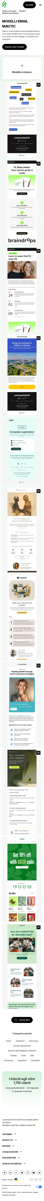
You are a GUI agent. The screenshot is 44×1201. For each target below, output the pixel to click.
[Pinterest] (39, 1172)
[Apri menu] (40, 5)
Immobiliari (22, 1060)
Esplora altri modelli (14, 47)
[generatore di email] (4, 5)
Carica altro (24, 1020)
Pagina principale (9, 11)
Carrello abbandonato (22, 1046)
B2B (32, 1056)
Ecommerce (8, 1060)
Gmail (23, 1056)
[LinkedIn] (10, 1172)
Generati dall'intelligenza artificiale (22, 1051)
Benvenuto (33, 1041)
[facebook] (4, 1172)
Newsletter (35, 1060)
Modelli (22, 11)
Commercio (20, 1041)
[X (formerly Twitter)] (16, 1172)
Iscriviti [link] (29, 5)
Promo (8, 1041)
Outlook (13, 1056)
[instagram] (22, 1172)
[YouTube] (33, 1172)
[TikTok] (28, 1172)
